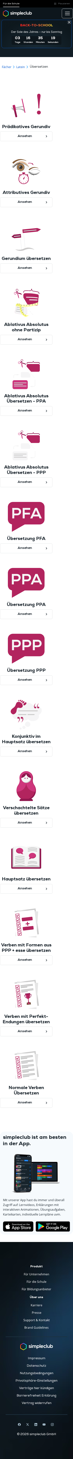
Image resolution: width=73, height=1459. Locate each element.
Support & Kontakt (36, 1320)
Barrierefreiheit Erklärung (36, 1395)
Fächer (6, 67)
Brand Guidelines (36, 1327)
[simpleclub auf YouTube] (44, 1424)
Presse (36, 1313)
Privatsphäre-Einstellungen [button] (36, 1381)
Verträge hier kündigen (36, 1388)
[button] (61, 3)
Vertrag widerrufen (36, 1403)
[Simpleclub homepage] (17, 13)
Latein (20, 67)
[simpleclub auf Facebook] (19, 1424)
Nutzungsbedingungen (36, 1373)
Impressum (36, 1358)
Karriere (36, 1305)
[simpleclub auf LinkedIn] (36, 1424)
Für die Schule (11, 3)
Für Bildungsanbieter (36, 1289)
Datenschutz (36, 1366)
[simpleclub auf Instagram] (52, 1424)
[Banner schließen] (69, 22)
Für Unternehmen (36, 1274)
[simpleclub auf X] (28, 1424)
